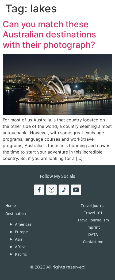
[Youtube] (76, 190)
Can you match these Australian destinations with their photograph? (49, 34)
